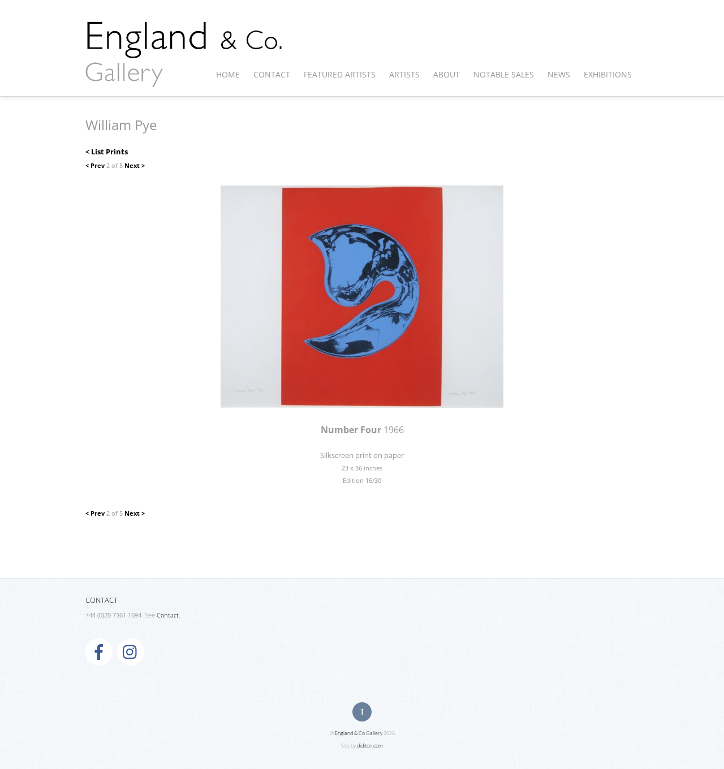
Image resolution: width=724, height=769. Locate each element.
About (446, 74)
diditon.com (370, 745)
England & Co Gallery (358, 733)
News (559, 74)
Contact (271, 74)
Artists (404, 74)
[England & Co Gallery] (184, 75)
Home (228, 74)
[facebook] (99, 651)
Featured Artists (340, 74)
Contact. (168, 615)
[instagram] (130, 651)
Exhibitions (608, 74)
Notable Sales (503, 74)
